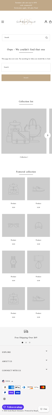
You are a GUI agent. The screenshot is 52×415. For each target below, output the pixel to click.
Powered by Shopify (32, 410)
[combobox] (26, 37)
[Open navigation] (8, 21)
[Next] (47, 135)
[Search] (46, 37)
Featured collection (26, 172)
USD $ (8, 381)
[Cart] (50, 22)
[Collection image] (23, 131)
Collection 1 (24, 157)
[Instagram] (4, 399)
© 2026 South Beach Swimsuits (13, 410)
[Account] (46, 21)
